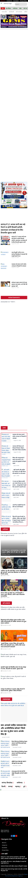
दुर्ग (24, 786)
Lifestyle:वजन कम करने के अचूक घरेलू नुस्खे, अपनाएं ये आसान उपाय (19, 773)
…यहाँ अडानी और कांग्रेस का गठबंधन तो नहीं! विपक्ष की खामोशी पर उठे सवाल (19, 471)
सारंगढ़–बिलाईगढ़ (7, 783)
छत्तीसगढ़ (19, 783)
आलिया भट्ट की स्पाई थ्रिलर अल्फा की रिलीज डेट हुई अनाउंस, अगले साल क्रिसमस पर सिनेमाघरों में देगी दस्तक (14, 572)
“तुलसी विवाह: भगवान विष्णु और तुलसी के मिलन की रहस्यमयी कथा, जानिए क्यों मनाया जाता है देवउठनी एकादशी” (13, 644)
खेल (20, 8)
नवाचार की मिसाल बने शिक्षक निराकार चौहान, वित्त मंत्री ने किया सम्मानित (19, 448)
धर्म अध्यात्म (19, 12)
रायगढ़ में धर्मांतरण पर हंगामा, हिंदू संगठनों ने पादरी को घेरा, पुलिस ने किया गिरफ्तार (13, 689)
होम (3, 8)
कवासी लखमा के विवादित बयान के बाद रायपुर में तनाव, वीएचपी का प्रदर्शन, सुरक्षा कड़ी (13, 668)
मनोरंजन (15, 8)
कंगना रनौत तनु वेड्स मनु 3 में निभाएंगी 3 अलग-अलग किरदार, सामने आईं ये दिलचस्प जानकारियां (13, 594)
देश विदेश (8, 8)
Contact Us (9, 0)
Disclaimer (16, 0)
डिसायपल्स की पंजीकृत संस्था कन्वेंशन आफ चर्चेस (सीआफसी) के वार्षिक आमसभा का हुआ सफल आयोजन (13, 621)
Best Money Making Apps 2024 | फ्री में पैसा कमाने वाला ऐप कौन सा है (19, 743)
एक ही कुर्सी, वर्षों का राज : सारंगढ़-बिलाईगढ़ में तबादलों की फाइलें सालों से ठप (19, 254)
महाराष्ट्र (17, 786)
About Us (3, 0)
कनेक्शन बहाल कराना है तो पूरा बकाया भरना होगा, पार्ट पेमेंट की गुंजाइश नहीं (19, 284)
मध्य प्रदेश (4, 12)
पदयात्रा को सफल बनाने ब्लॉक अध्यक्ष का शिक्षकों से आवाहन (19, 436)
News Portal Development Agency (16, 875)
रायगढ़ (10, 786)
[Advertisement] (14, 44)
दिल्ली (3, 786)
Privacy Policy (23, 0)
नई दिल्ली (11, 12)
